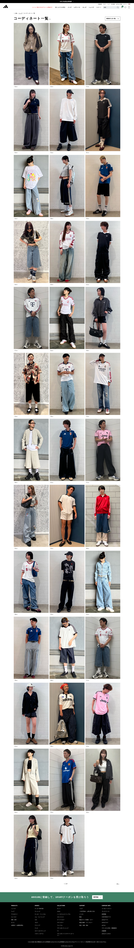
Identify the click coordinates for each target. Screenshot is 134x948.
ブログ (104, 4)
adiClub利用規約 (46, 941)
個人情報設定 (38, 941)
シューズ (91, 7)
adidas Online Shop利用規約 (58, 941)
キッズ (84, 7)
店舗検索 (100, 4)
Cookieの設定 (31, 941)
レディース (77, 7)
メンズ (69, 7)
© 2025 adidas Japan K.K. (67, 946)
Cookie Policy (103, 941)
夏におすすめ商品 (60, 7)
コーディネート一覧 (29, 13)
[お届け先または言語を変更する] (129, 4)
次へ (118, 884)
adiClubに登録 (119, 4)
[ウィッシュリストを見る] (125, 7)
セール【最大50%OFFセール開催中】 (42, 7)
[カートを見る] (129, 7)
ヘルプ (108, 4)
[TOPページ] (5, 7)
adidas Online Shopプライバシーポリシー (75, 941)
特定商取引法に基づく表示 (92, 941)
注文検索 (113, 4)
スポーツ (98, 7)
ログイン (125, 4)
